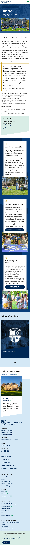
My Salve (4, 493)
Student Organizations (15, 230)
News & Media (5, 508)
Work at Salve (5, 513)
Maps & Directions (6, 434)
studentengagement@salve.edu (12, 125)
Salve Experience (7, 466)
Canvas (3, 491)
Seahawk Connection (8, 374)
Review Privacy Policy (11, 538)
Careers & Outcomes (9, 469)
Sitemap (3, 530)
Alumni (3, 479)
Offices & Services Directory (9, 439)
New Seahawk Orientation (15, 287)
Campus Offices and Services (11, 7)
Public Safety (5, 510)
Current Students (6, 476)
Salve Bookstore (6, 515)
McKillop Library (6, 506)
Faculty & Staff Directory (8, 504)
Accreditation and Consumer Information (11, 522)
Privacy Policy (4, 526)
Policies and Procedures (7, 528)
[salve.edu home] (6, 2)
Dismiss (6, 542)
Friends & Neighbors (7, 486)
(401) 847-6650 (5, 445)
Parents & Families (7, 483)
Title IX (3, 524)
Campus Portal (5, 496)
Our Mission (6, 457)
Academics (5, 463)
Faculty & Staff (5, 481)
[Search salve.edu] (25, 2)
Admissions (5, 460)
